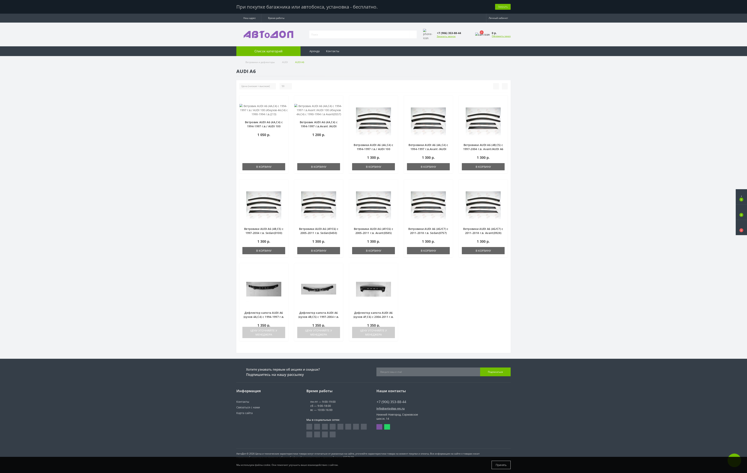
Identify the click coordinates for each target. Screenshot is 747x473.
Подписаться (495, 372)
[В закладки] (283, 100)
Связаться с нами (248, 407)
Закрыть (503, 6)
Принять (501, 465)
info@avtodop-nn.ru (390, 408)
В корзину (264, 167)
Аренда (314, 51)
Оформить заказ (501, 36)
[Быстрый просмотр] (283, 112)
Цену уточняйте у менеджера (263, 332)
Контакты (332, 51)
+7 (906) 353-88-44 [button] (391, 402)
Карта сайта (244, 413)
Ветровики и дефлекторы (260, 62)
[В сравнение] (283, 106)
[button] (248, 18)
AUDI (285, 62)
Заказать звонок (446, 36)
